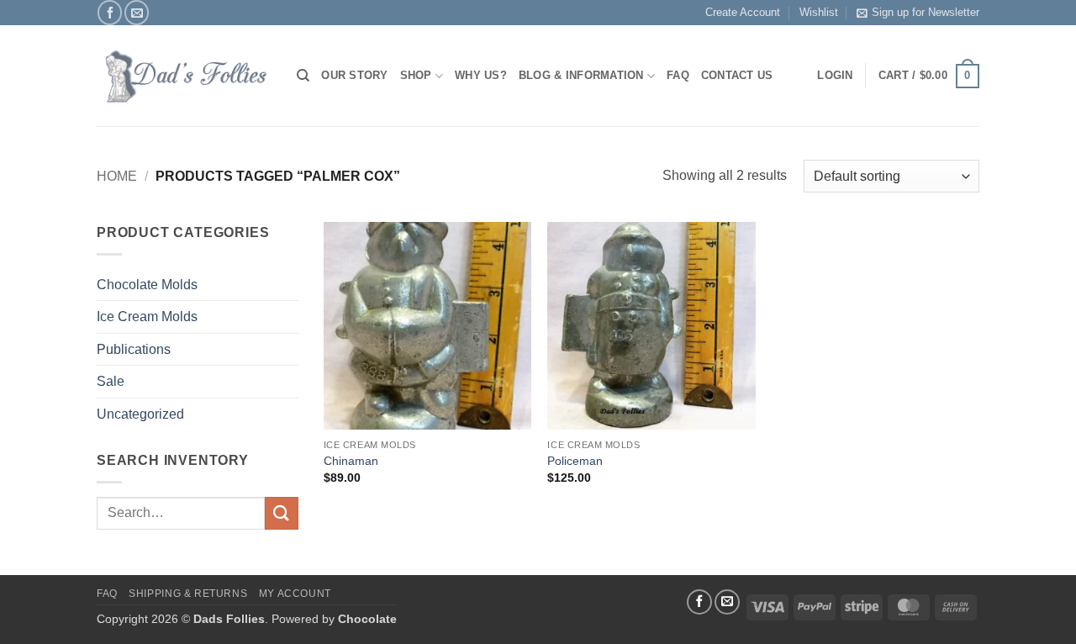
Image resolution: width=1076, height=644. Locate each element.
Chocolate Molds (147, 284)
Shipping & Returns (188, 593)
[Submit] (281, 513)
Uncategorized (140, 414)
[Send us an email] (136, 12)
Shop (416, 75)
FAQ (678, 75)
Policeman (575, 460)
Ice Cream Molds (147, 316)
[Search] (303, 76)
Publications (134, 349)
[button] (928, 76)
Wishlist (818, 12)
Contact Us (737, 75)
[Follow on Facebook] (110, 12)
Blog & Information (581, 75)
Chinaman (351, 460)
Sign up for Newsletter (925, 12)
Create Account (742, 12)
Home (117, 176)
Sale (110, 381)
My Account (295, 593)
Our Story (354, 75)
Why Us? (481, 75)
